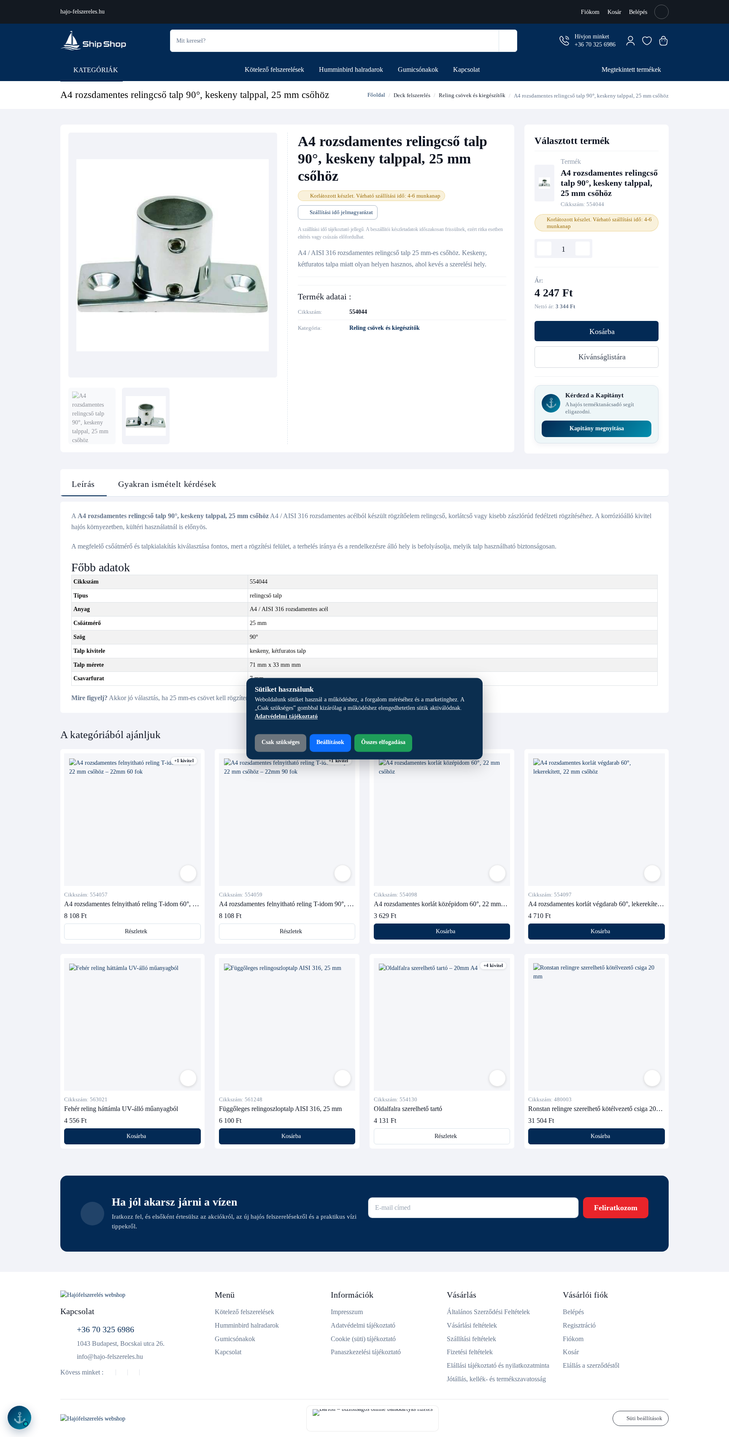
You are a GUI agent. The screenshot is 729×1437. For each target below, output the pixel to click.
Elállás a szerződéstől (591, 1365)
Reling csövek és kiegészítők (472, 95)
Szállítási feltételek (471, 1338)
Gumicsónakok (418, 69)
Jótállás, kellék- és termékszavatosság (496, 1379)
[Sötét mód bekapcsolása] (661, 12)
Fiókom (590, 12)
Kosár (614, 12)
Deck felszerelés (412, 95)
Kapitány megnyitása (597, 428)
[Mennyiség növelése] (582, 249)
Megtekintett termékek (631, 69)
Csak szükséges (281, 742)
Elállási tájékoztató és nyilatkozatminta (498, 1365)
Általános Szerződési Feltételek (488, 1311)
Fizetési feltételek (470, 1352)
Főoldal (375, 95)
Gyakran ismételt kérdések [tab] (167, 484)
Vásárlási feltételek (472, 1325)
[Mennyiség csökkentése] (544, 249)
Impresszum (347, 1311)
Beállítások (330, 742)
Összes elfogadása (383, 742)
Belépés (638, 12)
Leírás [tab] (83, 484)
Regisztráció (579, 1325)
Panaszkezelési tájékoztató (366, 1352)
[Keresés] (508, 41)
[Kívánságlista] (647, 40)
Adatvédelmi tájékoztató (363, 1325)
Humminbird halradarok (351, 69)
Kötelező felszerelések (274, 69)
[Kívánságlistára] (188, 873)
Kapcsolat (466, 69)
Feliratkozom (615, 1207)
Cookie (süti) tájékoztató (363, 1338)
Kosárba (602, 331)
